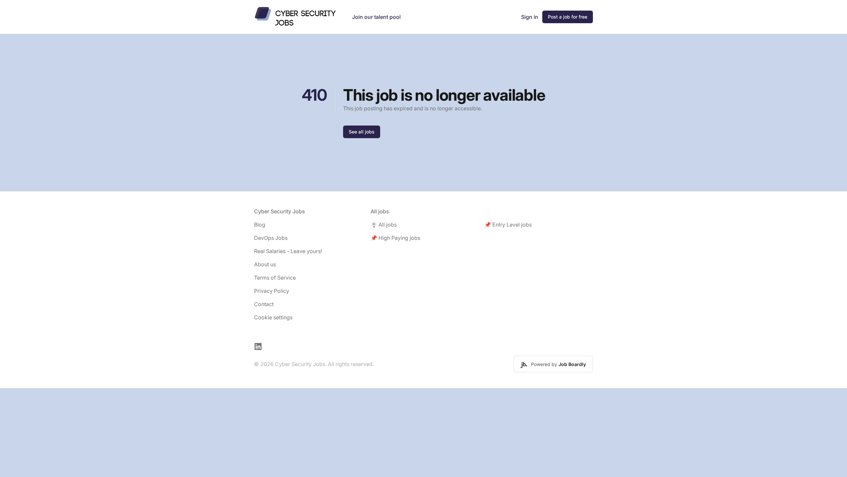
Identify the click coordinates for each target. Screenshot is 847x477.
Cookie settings (273, 317)
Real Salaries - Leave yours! (288, 251)
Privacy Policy (271, 291)
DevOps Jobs (271, 238)
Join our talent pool (376, 17)
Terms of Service (275, 277)
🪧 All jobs (384, 224)
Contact (264, 304)
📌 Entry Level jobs (508, 224)
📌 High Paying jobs (395, 238)
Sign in (529, 17)
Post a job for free (567, 17)
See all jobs (362, 131)
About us (265, 264)
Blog (259, 224)
